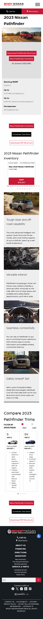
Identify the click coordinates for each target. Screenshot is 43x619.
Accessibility (22, 602)
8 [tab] (24, 186)
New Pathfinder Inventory (21, 58)
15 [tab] (17, 189)
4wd (34, 427)
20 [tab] (29, 189)
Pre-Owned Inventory (21, 562)
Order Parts (20, 574)
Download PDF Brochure (21, 142)
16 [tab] (19, 189)
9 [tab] (27, 186)
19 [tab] (27, 189)
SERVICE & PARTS (20, 567)
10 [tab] (29, 186)
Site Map (33, 602)
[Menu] (37, 4)
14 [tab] (39, 186)
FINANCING (20, 549)
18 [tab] (24, 189)
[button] (38, 536)
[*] (22, 63)
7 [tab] (22, 186)
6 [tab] (19, 186)
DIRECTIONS (21, 552)
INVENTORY (20, 556)
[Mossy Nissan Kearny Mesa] (13, 4)
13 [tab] (36, 186)
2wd (24, 427)
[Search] (38, 580)
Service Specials (21, 572)
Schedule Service (20, 570)
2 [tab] (10, 186)
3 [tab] (12, 186)
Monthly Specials (20, 564)
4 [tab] (15, 186)
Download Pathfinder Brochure (21, 53)
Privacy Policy (10, 604)
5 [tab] (17, 186)
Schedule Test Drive (21, 134)
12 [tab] (34, 186)
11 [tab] (31, 186)
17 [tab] (22, 189)
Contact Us (10, 602)
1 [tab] (7, 186)
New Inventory (20, 559)
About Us (21, 545)
